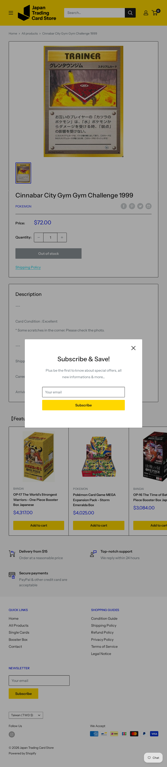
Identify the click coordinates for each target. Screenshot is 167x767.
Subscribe (83, 405)
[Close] (133, 348)
